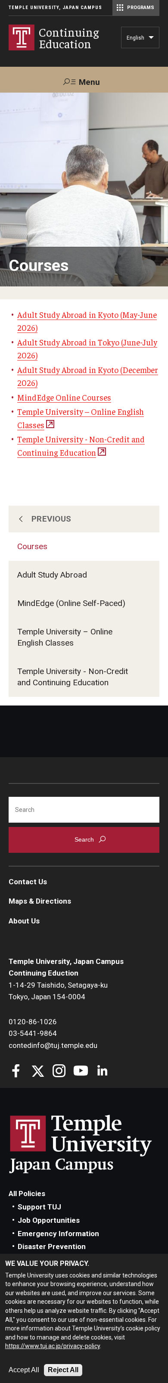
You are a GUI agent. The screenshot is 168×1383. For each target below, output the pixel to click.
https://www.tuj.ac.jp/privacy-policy (52, 1346)
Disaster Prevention (52, 1246)
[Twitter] (37, 1071)
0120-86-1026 (33, 1021)
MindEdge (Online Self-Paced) (71, 603)
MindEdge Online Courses (64, 397)
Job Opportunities (49, 1220)
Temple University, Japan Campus (55, 7)
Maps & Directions (40, 901)
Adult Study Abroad (52, 575)
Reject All (63, 1370)
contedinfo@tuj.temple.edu (53, 1045)
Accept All (24, 1370)
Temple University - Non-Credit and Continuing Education (72, 676)
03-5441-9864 (33, 1033)
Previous (51, 519)
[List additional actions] (151, 39)
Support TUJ (39, 1207)
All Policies (27, 1193)
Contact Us (28, 881)
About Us (24, 921)
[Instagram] (59, 1071)
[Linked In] (102, 1071)
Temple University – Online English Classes (64, 637)
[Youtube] (80, 1071)
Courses (32, 546)
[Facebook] (16, 1071)
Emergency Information (58, 1233)
